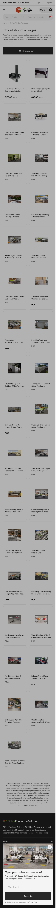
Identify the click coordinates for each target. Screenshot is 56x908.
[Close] (50, 847)
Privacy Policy (33, 902)
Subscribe (28, 896)
